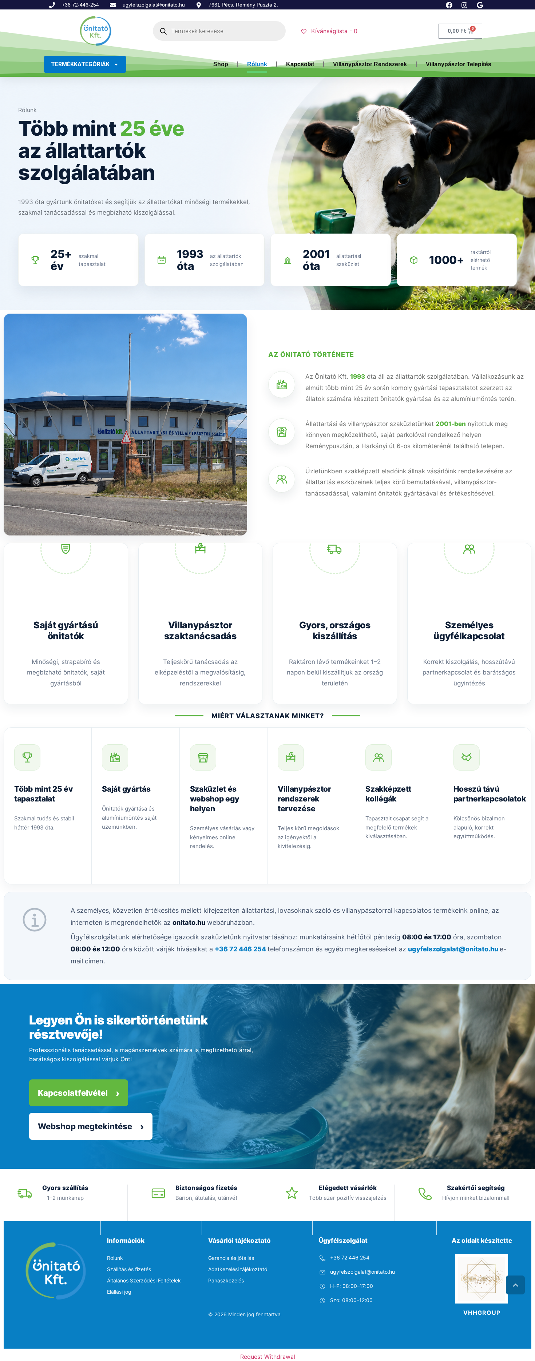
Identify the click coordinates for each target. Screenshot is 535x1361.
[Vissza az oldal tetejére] (515, 1285)
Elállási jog (119, 1292)
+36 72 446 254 (241, 949)
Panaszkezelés (226, 1280)
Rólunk (257, 64)
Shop (220, 64)
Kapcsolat (300, 64)
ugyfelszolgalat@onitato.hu (454, 949)
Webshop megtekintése (85, 1126)
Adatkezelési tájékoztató (237, 1269)
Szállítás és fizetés (129, 1269)
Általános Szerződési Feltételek (144, 1280)
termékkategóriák (80, 64)
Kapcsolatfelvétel (73, 1093)
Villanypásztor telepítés (458, 64)
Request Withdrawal (267, 1356)
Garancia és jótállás (231, 1258)
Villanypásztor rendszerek (370, 64)
